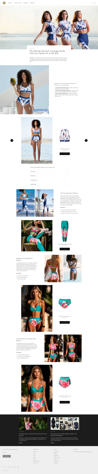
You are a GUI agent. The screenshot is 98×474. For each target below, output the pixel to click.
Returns (34, 455)
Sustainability (26, 2)
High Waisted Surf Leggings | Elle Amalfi (65, 244)
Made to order (56, 461)
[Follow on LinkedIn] (15, 467)
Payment (34, 459)
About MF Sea (56, 451)
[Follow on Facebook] (3, 467)
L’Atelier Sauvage (56, 457)
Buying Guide (32, 48)
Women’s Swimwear (17, 2)
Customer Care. (88, 451)
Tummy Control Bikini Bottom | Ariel (65, 316)
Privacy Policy (35, 463)
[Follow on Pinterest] (12, 467)
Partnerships (56, 455)
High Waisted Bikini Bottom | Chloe (65, 396)
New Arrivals (10, 2)
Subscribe (6, 456)
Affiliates (55, 453)
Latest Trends (53, 431)
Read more (21, 442)
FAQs (34, 453)
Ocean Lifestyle (21, 431)
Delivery (34, 457)
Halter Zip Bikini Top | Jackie (65, 148)
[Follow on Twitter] (6, 467)
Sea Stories (56, 463)
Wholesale (55, 459)
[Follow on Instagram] (9, 467)
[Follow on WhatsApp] (18, 467)
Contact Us (35, 451)
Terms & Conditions (36, 461)
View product (64, 153)
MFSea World (32, 2)
